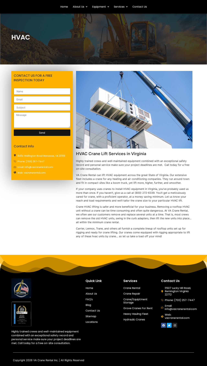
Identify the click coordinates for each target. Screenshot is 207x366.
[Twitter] (169, 325)
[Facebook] (163, 325)
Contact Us (139, 7)
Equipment (99, 7)
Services (119, 7)
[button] (80, 6)
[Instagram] (174, 325)
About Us (78, 7)
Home (64, 7)
